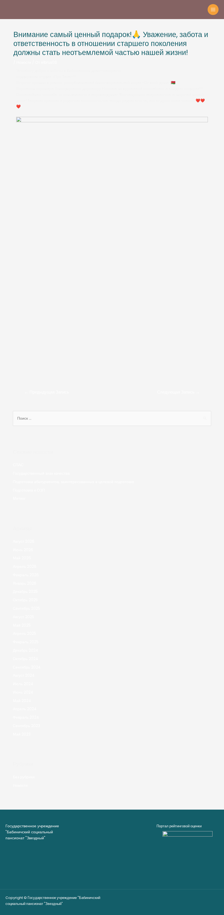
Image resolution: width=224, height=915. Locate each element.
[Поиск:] (112, 418)
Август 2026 (23, 541)
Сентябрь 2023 (26, 725)
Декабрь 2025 (25, 591)
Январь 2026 (24, 583)
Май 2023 (22, 734)
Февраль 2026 (26, 575)
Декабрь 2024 (25, 650)
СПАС (18, 465)
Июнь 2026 (23, 550)
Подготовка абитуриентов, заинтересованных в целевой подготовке (73, 481)
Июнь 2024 (23, 692)
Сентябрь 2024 (27, 667)
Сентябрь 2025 (26, 608)
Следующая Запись (178, 392)
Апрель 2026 (24, 566)
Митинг (19, 498)
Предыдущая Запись (46, 392)
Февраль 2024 (26, 717)
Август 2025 (23, 617)
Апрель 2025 (24, 633)
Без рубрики (24, 777)
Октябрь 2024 (25, 658)
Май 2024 (22, 700)
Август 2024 (24, 675)
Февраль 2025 (26, 642)
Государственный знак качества (41, 473)
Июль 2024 (23, 684)
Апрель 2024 (25, 709)
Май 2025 (22, 625)
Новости (23, 62)
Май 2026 (22, 558)
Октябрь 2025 (25, 600)
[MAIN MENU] (213, 9)
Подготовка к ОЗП (29, 490)
